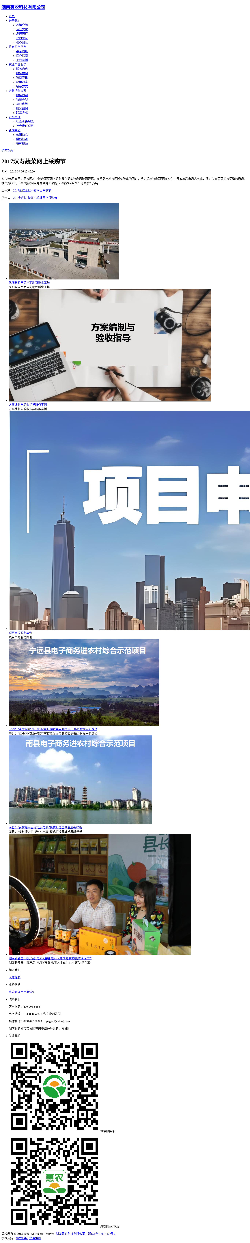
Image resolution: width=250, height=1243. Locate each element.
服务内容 (22, 68)
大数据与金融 (17, 90)
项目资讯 (22, 77)
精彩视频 (22, 143)
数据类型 (22, 99)
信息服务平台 (17, 46)
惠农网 (13, 992)
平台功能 (22, 51)
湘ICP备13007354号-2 (101, 1233)
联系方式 (22, 86)
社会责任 (14, 117)
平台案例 (22, 60)
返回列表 (7, 150)
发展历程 (22, 33)
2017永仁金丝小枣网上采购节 (32, 190)
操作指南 (22, 55)
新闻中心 (14, 130)
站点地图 (35, 1238)
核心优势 (22, 104)
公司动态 (22, 134)
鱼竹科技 (22, 1238)
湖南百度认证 (26, 992)
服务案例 (22, 73)
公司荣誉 (22, 38)
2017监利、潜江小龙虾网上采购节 (35, 197)
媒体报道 (22, 139)
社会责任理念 (25, 121)
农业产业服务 (17, 64)
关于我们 (14, 20)
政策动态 (22, 82)
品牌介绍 (22, 25)
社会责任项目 (25, 125)
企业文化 (22, 29)
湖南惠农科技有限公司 (70, 1233)
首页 (12, 16)
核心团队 (22, 42)
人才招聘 (14, 977)
